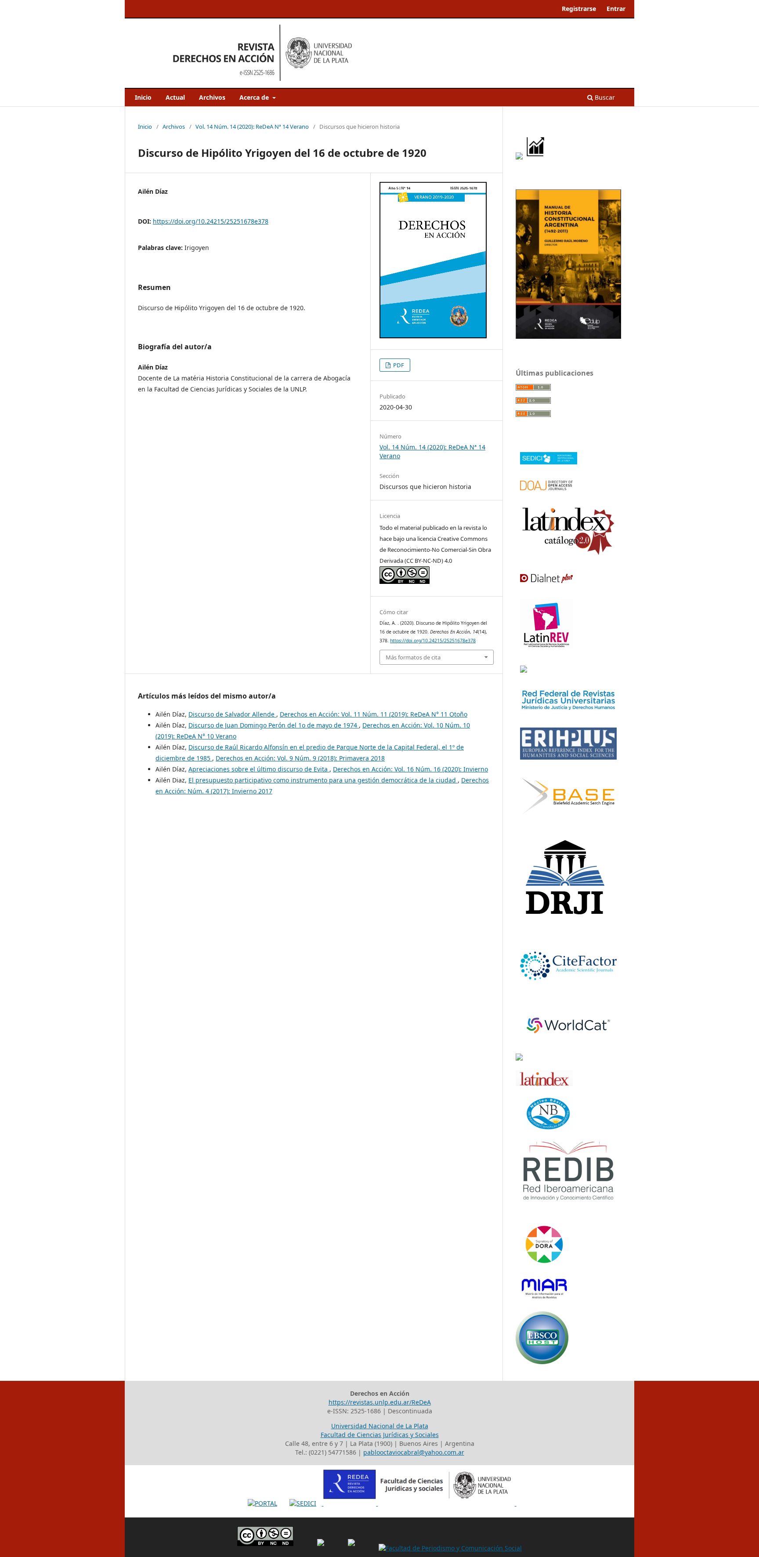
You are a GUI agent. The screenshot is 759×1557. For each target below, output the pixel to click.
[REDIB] (568, 1200)
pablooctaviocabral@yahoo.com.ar (413, 1452)
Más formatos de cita (413, 657)
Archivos (212, 97)
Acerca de (255, 97)
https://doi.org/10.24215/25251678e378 (210, 221)
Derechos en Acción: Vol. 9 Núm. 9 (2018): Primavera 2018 (300, 758)
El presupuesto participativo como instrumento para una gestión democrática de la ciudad (323, 780)
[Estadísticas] (536, 157)
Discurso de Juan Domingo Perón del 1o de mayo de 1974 (273, 725)
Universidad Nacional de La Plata (379, 1426)
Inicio (143, 97)
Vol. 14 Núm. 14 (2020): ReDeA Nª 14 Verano (252, 126)
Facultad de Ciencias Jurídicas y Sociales (380, 1434)
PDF (398, 365)
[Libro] (568, 336)
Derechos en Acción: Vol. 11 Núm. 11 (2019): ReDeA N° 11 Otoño (373, 714)
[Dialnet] (546, 580)
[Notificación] (519, 157)
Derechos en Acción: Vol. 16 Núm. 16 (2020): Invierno (410, 769)
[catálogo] (568, 553)
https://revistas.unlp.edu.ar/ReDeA (380, 1402)
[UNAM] (519, 1058)
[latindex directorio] (544, 1083)
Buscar (604, 97)
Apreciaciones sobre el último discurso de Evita (258, 769)
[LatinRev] (546, 646)
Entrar (616, 8)
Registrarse (579, 8)
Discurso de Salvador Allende (232, 714)
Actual (175, 97)
